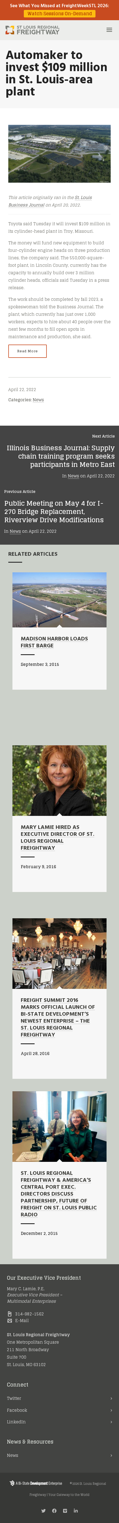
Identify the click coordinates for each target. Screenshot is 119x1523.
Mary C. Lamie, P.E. (26, 1288)
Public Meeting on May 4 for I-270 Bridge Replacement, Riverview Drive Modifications (54, 511)
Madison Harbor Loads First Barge (54, 642)
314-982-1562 (29, 1314)
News (38, 400)
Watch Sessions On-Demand (59, 13)
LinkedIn (16, 1422)
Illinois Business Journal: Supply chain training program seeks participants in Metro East (61, 456)
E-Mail (22, 1320)
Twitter (14, 1398)
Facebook (17, 1410)
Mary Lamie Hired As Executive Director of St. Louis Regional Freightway (57, 838)
